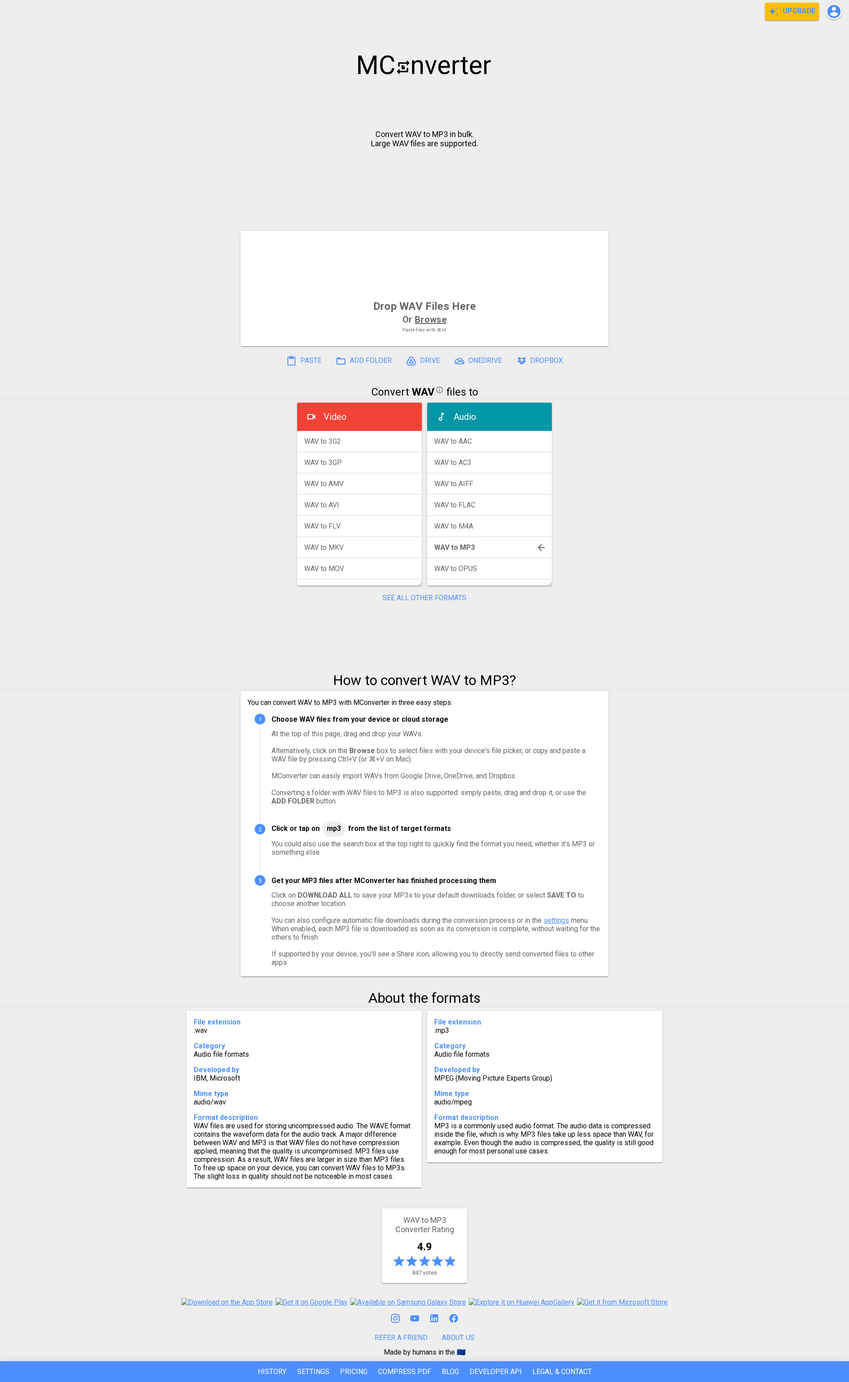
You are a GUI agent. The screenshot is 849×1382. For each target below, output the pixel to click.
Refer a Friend (401, 1337)
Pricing (353, 1371)
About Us (458, 1337)
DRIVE (429, 360)
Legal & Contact (562, 1371)
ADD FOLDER (370, 360)
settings (556, 920)
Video (335, 416)
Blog (450, 1371)
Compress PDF (404, 1371)
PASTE (309, 360)
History (272, 1371)
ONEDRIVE (484, 360)
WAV (423, 392)
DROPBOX (545, 360)
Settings (313, 1371)
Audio (465, 416)
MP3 (334, 828)
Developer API (496, 1371)
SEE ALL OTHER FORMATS (424, 598)
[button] (834, 11)
